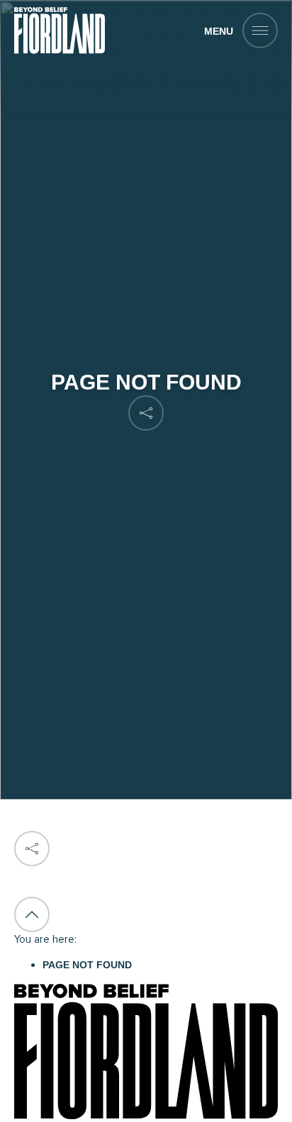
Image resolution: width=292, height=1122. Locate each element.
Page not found (87, 964)
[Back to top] (32, 914)
